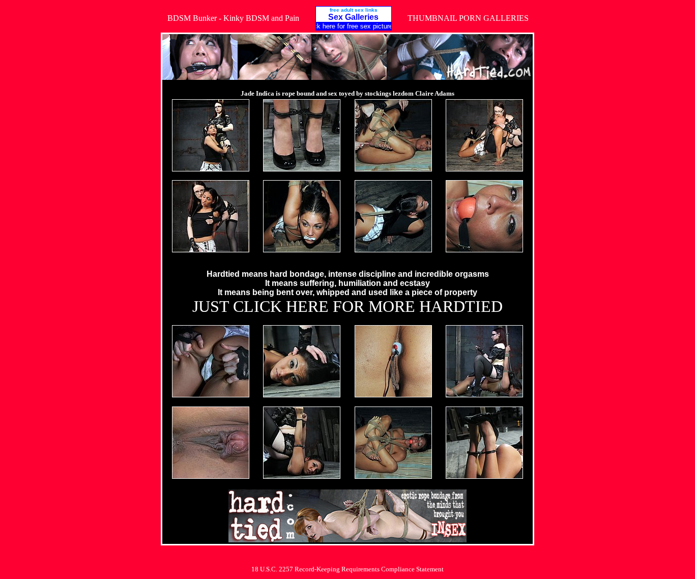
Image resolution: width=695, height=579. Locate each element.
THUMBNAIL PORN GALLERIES (468, 18)
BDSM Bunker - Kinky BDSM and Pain (233, 18)
